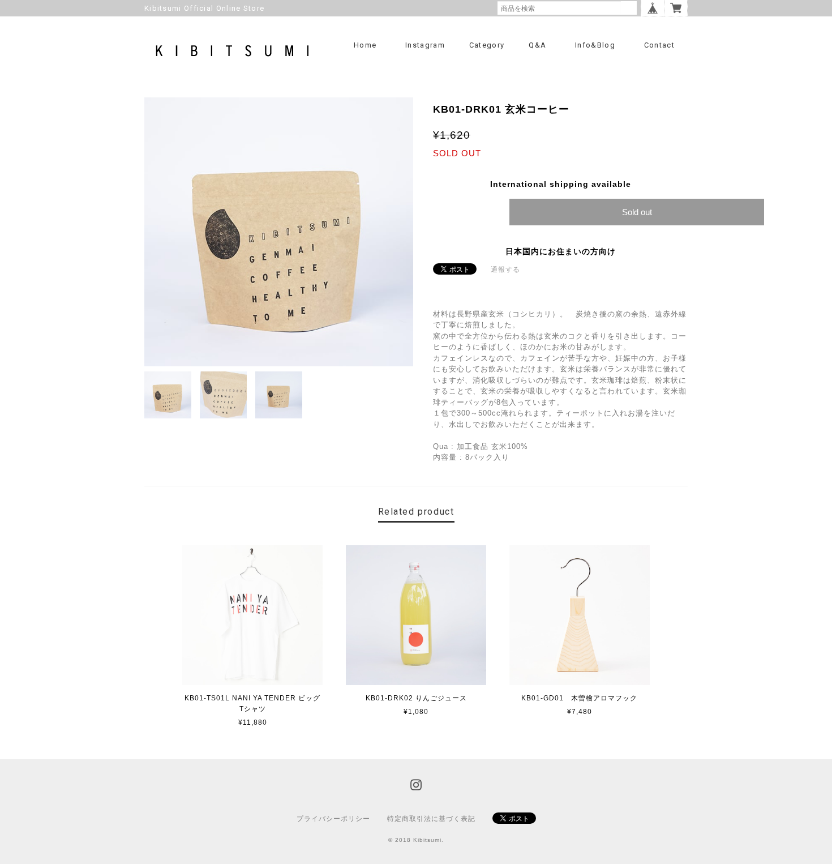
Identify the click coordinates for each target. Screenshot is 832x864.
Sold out (637, 212)
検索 (629, 8)
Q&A (537, 45)
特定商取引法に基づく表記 (431, 819)
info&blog (595, 45)
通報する (505, 269)
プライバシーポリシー (333, 819)
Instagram (425, 45)
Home (365, 45)
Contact (659, 45)
